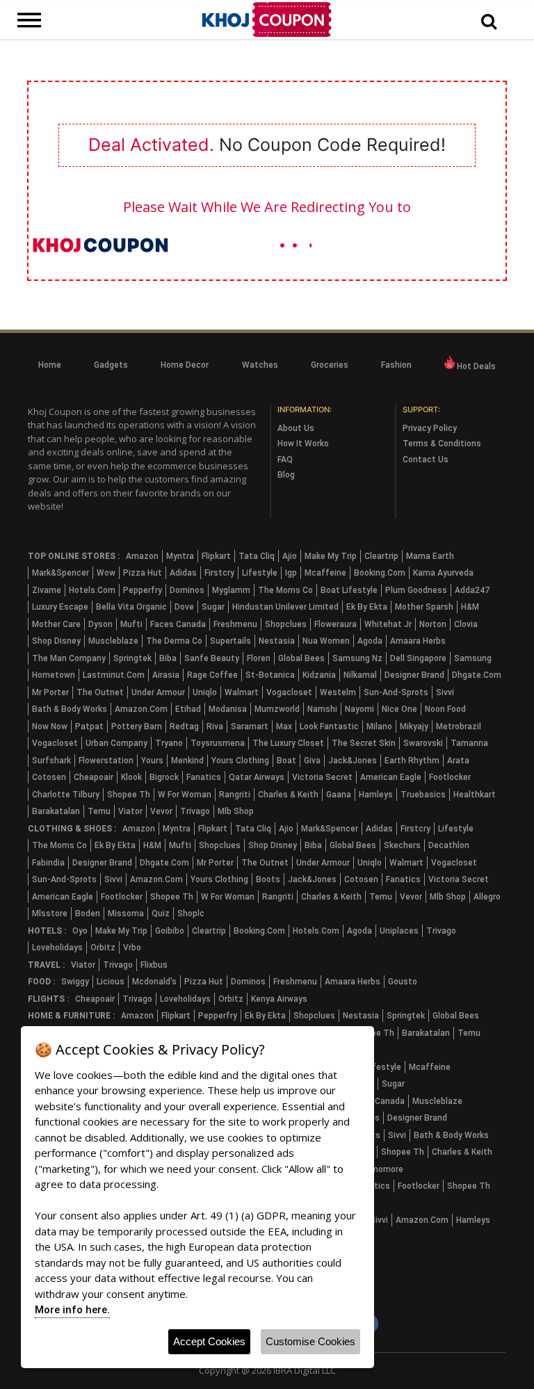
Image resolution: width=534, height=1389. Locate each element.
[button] (488, 22)
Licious (110, 981)
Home (49, 365)
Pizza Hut (142, 573)
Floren (258, 658)
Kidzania (319, 675)
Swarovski (423, 743)
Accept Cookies (209, 1341)
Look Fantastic (329, 726)
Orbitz (102, 947)
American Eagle (390, 777)
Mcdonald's (154, 981)
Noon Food (445, 709)
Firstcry (219, 573)
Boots (268, 879)
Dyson (100, 624)
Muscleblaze (113, 641)
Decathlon (448, 845)
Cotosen (49, 777)
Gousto (402, 981)
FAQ (285, 459)
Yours (152, 760)
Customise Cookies (310, 1341)
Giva (312, 760)
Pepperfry (142, 590)
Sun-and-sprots (396, 692)
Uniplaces (399, 931)
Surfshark (51, 760)
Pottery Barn (136, 726)
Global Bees (301, 658)
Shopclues (286, 624)
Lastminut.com (114, 675)
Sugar (213, 607)
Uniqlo (205, 692)
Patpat (89, 726)
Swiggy (75, 981)
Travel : (46, 965)
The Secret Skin (364, 743)
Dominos (187, 590)
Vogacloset (289, 692)
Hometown (53, 675)
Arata (458, 760)
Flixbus (154, 965)
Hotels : (47, 931)
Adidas (183, 573)
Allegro (487, 897)
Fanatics (203, 777)
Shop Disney (56, 641)
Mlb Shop (236, 811)
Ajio (289, 556)
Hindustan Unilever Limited (285, 607)
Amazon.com (141, 709)
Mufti (131, 624)
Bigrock (164, 777)
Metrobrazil (458, 726)
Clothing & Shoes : (72, 829)
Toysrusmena (218, 743)
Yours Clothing (240, 760)
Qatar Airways (256, 777)
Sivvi (445, 692)
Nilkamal (360, 675)
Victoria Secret (322, 777)
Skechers (402, 845)
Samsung (473, 658)
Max (284, 726)
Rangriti (234, 794)
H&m (470, 607)
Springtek (132, 658)
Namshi (322, 709)
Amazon (142, 556)
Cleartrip (381, 556)
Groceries (329, 365)
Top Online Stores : (74, 556)
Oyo (80, 931)
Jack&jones (352, 760)
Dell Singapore (418, 658)
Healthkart (474, 794)
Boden (87, 913)
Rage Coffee (212, 675)
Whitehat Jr (388, 624)
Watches (260, 365)
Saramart (249, 726)
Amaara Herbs (418, 641)
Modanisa (228, 709)
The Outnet (100, 692)
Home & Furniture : (71, 1016)
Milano (379, 726)
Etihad (188, 709)
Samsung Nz (357, 658)
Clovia (466, 624)
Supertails (230, 641)
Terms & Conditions (442, 443)
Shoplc (190, 913)
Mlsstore (49, 913)
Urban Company (116, 743)
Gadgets (111, 365)
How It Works (303, 443)
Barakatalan (56, 811)
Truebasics (423, 794)
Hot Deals (475, 366)
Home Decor (185, 365)
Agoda (369, 641)
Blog (286, 475)
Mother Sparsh (424, 607)
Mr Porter (50, 692)
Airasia (165, 675)
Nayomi (359, 709)
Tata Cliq (256, 556)
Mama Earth (430, 556)
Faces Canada (178, 624)
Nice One (399, 709)
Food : (41, 981)
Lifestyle (259, 573)
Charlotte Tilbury (65, 794)
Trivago (195, 811)
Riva (215, 726)
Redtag (184, 726)
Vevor (161, 811)
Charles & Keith (288, 794)
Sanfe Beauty (211, 658)
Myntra (180, 556)
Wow (106, 573)
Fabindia (48, 863)
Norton (432, 624)
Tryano (169, 743)
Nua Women (326, 641)
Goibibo (169, 931)
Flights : (48, 999)
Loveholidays (57, 947)
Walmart (242, 692)
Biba (168, 658)
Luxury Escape (60, 607)
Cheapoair (93, 777)
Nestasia (277, 641)
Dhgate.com (476, 675)
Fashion (396, 365)
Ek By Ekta (366, 607)
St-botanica (270, 675)
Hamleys (376, 794)
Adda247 (472, 590)
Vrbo (132, 947)
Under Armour (158, 692)
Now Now (49, 726)
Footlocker (450, 777)
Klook (131, 777)
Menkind (187, 760)
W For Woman (184, 794)
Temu (99, 811)
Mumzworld (277, 709)
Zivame (46, 590)
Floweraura (335, 624)
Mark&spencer (60, 573)
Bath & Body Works (69, 709)
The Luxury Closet (288, 743)
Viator (130, 811)
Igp (291, 573)
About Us (295, 428)
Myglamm (231, 590)
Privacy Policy (430, 428)
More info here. (72, 1309)
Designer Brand (414, 675)
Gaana (338, 794)
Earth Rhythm (412, 760)
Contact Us (425, 459)
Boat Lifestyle (349, 590)
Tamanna (469, 743)
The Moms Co (285, 590)
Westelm (338, 692)
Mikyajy (414, 726)
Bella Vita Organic (131, 607)
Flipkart (216, 556)
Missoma (126, 913)
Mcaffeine (325, 573)
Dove (184, 607)
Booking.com (379, 573)
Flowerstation (106, 760)
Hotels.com (92, 590)
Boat (286, 760)
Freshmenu (235, 624)
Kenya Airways (279, 999)
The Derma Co (174, 641)
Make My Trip (331, 556)
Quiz (161, 913)
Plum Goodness (416, 590)
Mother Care (56, 624)
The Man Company (69, 658)
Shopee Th (128, 794)
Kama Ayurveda (443, 573)
